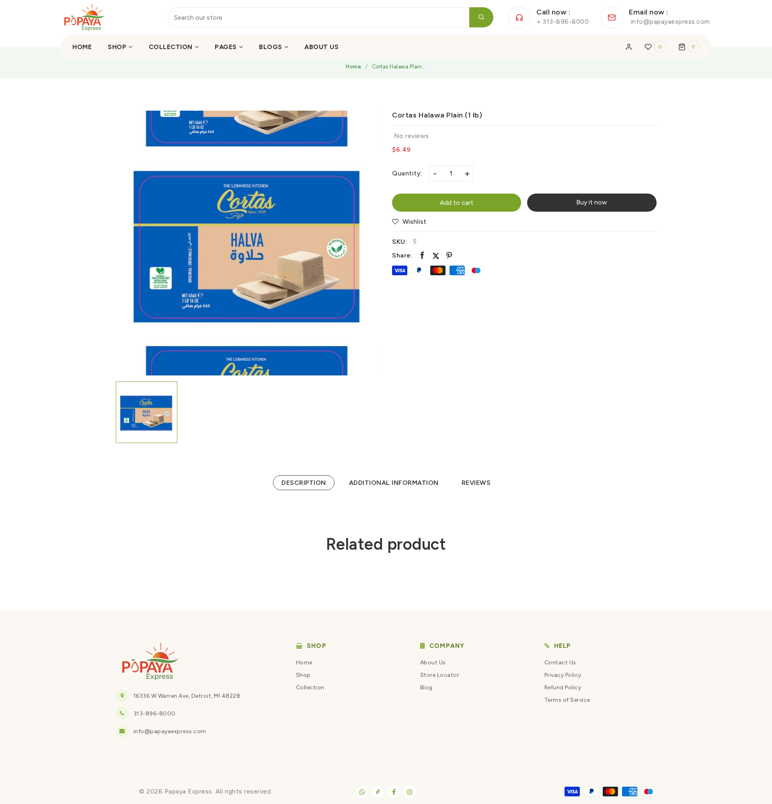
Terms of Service (567, 700)
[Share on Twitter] (435, 256)
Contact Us (560, 662)
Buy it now (591, 202)
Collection (310, 687)
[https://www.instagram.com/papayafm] (410, 792)
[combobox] (330, 17)
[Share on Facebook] (422, 256)
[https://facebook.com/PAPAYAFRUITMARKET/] (394, 792)
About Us (433, 662)
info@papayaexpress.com (169, 731)
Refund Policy (562, 687)
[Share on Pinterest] (449, 256)
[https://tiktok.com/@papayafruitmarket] (378, 791)
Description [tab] (303, 483)
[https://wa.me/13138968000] (362, 792)
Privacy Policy (562, 675)
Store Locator (440, 675)
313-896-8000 (154, 713)
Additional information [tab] (394, 483)
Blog (426, 687)
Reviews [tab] (476, 483)
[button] (689, 47)
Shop (303, 675)
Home (353, 67)
